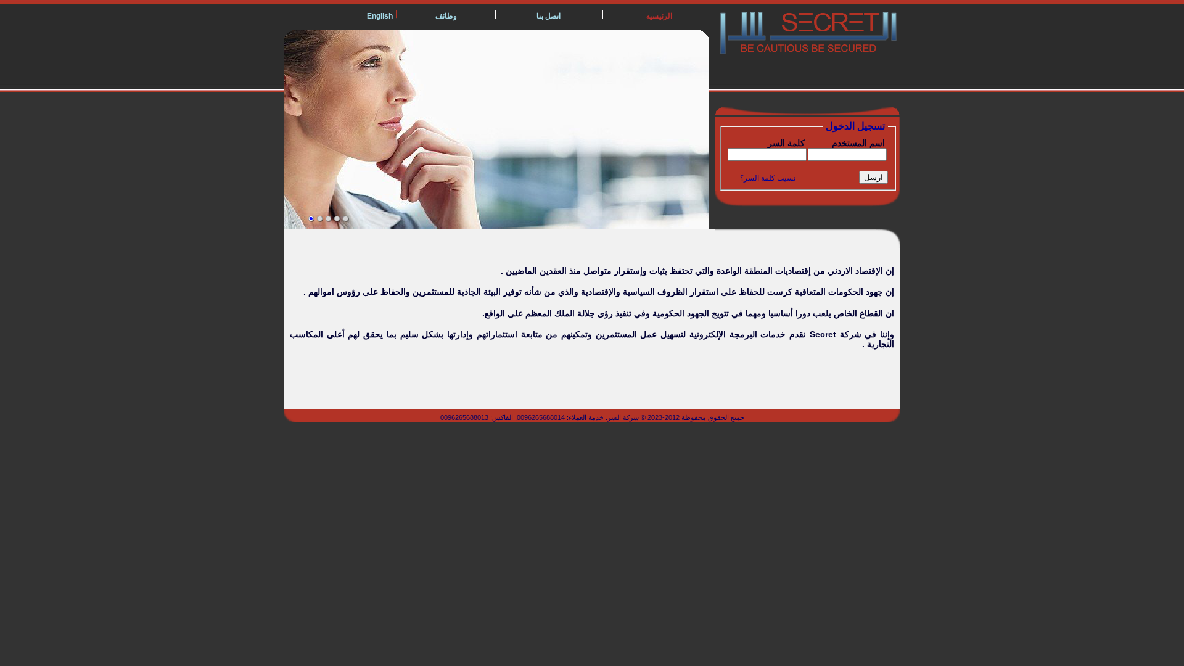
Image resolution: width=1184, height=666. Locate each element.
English (380, 16)
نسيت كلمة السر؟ (768, 178)
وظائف (446, 16)
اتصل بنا (548, 16)
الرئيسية (659, 16)
